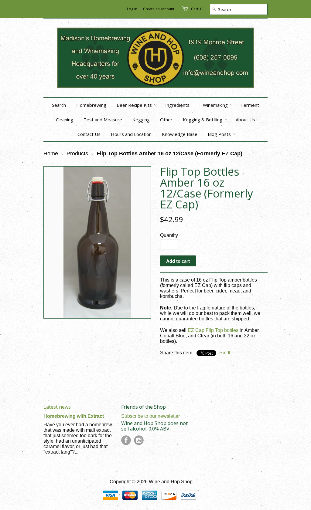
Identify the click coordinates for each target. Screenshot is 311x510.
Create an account (158, 9)
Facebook (126, 440)
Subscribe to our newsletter (150, 416)
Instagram (139, 440)
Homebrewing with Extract (73, 416)
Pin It (224, 352)
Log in (132, 9)
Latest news (57, 407)
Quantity (169, 235)
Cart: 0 (196, 9)
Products (77, 153)
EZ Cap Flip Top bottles (213, 330)
